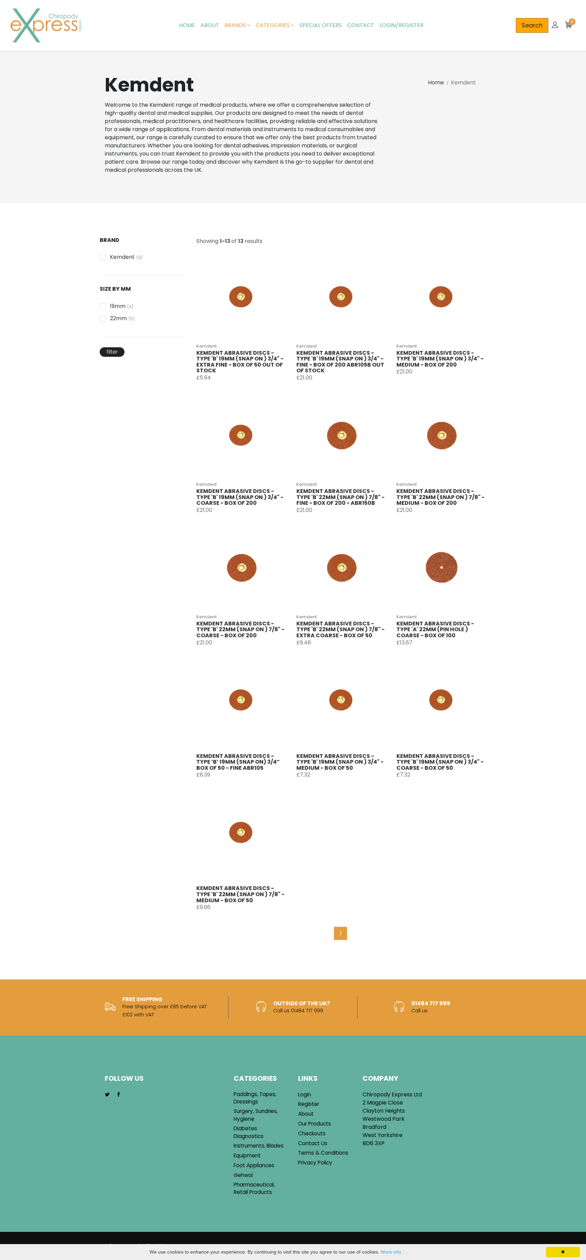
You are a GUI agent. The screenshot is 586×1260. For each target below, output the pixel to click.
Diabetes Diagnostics (248, 1132)
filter (112, 352)
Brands (235, 25)
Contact (360, 25)
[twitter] (107, 1095)
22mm (122, 318)
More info (391, 1252)
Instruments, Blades (259, 1145)
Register (308, 1104)
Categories (273, 25)
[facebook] (118, 1095)
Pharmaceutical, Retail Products (254, 1188)
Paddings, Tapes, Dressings (255, 1098)
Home (187, 25)
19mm (121, 306)
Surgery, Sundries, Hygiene (256, 1115)
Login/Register (401, 25)
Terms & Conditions (323, 1152)
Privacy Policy (315, 1162)
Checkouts (312, 1133)
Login (304, 1094)
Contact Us (312, 1143)
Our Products (314, 1123)
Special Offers (320, 25)
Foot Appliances (254, 1165)
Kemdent (126, 257)
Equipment (247, 1155)
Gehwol (243, 1175)
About (209, 25)
